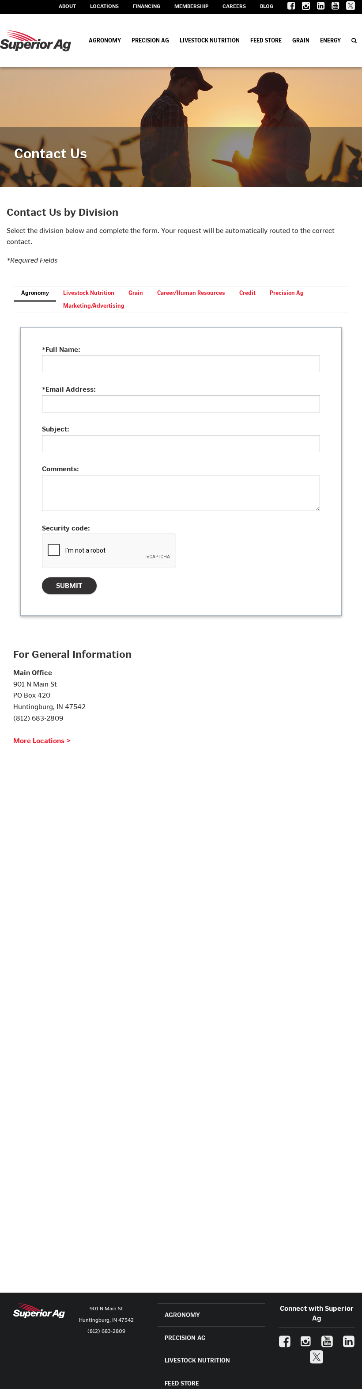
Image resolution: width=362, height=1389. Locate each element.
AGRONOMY (182, 1315)
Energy (330, 40)
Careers (234, 6)
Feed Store (266, 40)
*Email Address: (69, 389)
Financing (146, 6)
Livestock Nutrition (210, 40)
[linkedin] (317, 7)
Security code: (66, 528)
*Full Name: (61, 349)
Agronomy (105, 40)
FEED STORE (182, 1383)
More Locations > (42, 740)
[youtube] (331, 7)
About (67, 6)
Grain (300, 40)
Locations (104, 6)
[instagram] (302, 7)
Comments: (60, 469)
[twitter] (347, 7)
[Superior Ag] (35, 40)
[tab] (35, 294)
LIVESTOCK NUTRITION (197, 1360)
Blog (266, 6)
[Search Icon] (354, 41)
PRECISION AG (185, 1338)
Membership (191, 6)
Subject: (55, 429)
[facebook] (287, 7)
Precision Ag (150, 40)
